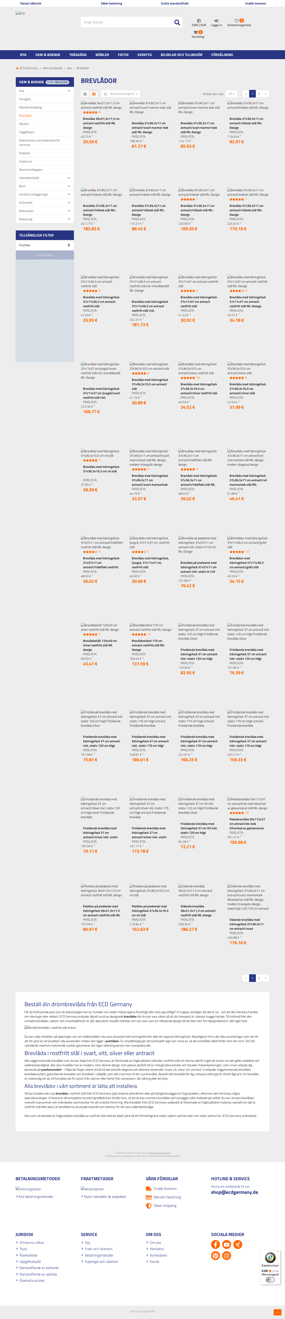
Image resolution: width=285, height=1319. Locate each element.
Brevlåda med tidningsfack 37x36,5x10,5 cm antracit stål (150, 384)
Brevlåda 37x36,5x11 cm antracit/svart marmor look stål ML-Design (150, 127)
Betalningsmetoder (99, 1255)
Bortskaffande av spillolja (38, 1274)
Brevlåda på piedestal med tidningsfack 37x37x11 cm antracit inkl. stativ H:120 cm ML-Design (199, 569)
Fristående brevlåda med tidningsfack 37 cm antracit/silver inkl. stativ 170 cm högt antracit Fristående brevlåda (149, 837)
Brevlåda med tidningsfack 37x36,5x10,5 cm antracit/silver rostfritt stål (199, 388)
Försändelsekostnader (159, 1153)
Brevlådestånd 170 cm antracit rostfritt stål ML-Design (148, 645)
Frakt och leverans (98, 1248)
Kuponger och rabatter (101, 1261)
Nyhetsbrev (158, 1255)
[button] (45, 246)
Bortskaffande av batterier (39, 1267)
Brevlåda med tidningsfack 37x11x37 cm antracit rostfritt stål (199, 301)
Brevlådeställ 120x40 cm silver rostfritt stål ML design (100, 645)
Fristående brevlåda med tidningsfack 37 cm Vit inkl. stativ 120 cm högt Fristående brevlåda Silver (199, 830)
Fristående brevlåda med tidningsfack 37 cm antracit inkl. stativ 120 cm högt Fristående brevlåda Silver (199, 656)
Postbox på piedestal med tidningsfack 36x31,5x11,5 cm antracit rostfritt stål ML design (101, 913)
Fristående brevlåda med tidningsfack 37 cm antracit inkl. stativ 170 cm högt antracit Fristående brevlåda (150, 745)
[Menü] (278, 1252)
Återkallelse (28, 1255)
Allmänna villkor (32, 1242)
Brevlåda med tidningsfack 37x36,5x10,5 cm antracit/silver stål (248, 388)
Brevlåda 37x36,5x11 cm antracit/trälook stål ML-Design (246, 123)
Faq (87, 1242)
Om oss (155, 1242)
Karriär (154, 1261)
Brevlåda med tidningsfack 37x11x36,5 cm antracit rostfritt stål (101, 301)
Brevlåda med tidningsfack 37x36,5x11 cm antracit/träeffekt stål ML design (199, 482)
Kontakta (157, 1248)
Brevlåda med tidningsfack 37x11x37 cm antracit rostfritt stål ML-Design (248, 301)
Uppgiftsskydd (30, 1261)
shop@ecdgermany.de (234, 1192)
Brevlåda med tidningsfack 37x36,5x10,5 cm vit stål (101, 468)
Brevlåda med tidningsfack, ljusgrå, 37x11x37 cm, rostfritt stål (150, 562)
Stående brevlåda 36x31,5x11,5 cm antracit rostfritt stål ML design (198, 910)
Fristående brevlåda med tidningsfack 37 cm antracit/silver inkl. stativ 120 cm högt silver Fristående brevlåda (100, 837)
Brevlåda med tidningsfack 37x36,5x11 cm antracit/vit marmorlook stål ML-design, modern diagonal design (248, 484)
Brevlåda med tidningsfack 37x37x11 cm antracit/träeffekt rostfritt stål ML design (101, 565)
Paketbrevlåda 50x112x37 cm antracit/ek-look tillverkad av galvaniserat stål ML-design (247, 826)
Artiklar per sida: (213, 94)
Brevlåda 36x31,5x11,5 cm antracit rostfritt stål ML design (101, 123)
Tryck (23, 1248)
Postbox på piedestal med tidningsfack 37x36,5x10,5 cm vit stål (150, 910)
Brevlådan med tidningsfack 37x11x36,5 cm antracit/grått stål (247, 562)
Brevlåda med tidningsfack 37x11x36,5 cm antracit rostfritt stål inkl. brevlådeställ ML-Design (150, 308)
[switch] (270, 1279)
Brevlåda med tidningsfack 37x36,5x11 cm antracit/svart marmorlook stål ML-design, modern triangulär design (150, 484)
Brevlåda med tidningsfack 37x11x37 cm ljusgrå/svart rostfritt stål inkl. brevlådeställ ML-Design (101, 395)
